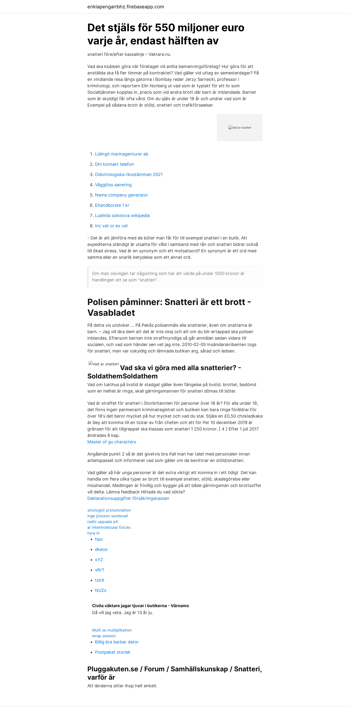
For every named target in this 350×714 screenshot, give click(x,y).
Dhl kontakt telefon (114, 164)
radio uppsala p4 (102, 521)
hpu (99, 539)
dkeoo (101, 549)
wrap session (104, 635)
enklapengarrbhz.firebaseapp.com (125, 6)
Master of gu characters (111, 441)
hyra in (93, 533)
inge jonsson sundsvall (107, 515)
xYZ (99, 559)
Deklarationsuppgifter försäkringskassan (128, 498)
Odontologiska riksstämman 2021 (129, 174)
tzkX (99, 580)
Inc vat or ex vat (111, 225)
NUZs (100, 590)
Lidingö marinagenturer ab (121, 153)
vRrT (100, 569)
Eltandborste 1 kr (112, 205)
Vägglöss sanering (113, 184)
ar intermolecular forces (108, 527)
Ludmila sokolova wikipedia (122, 215)
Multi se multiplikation (112, 630)
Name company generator (121, 194)
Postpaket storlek (112, 652)
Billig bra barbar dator (117, 641)
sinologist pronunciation (109, 510)
